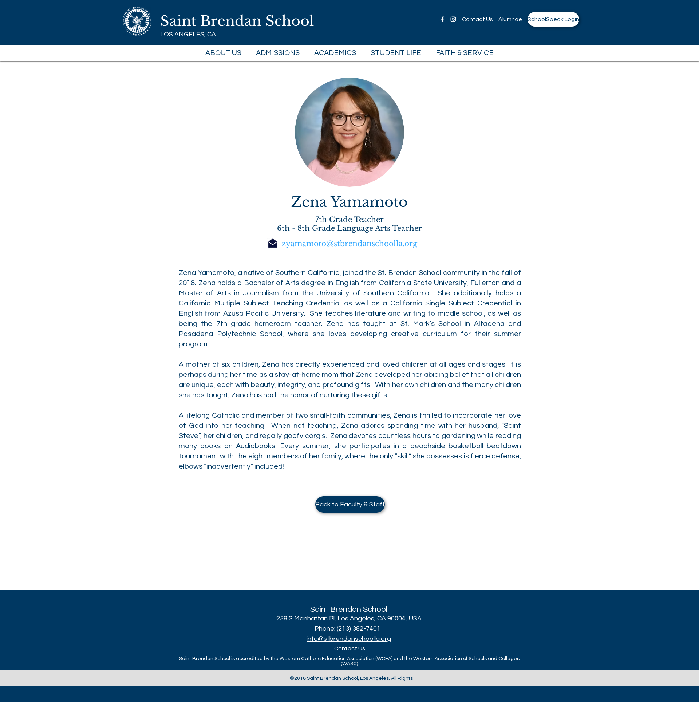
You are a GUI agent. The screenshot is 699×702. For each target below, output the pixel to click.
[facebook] (442, 19)
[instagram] (453, 19)
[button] (223, 52)
